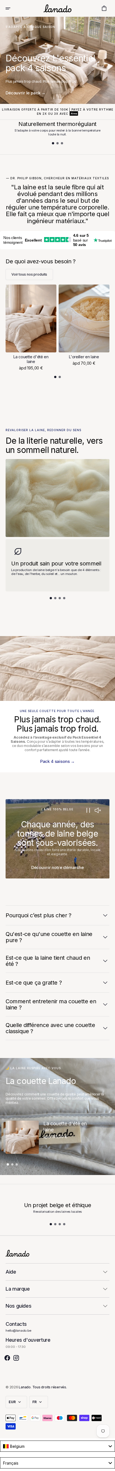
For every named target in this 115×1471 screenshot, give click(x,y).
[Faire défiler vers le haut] (108, 1464)
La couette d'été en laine (31, 359)
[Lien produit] (31, 327)
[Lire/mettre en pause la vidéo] (88, 811)
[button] (12, 8)
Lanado (25, 1387)
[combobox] (57, 1446)
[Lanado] (57, 8)
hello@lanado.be (18, 1331)
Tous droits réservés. (49, 1387)
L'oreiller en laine (84, 357)
